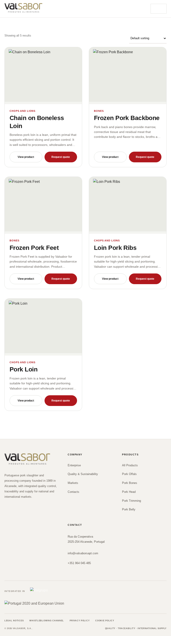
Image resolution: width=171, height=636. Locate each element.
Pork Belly (128, 509)
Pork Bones (129, 483)
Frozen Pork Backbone (127, 117)
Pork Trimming (131, 500)
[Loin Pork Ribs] (127, 205)
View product (26, 157)
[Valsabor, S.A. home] (23, 7)
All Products (130, 465)
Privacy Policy (80, 621)
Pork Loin (23, 369)
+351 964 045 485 (79, 563)
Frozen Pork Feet (34, 247)
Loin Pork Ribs (115, 247)
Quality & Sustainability (83, 474)
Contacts (73, 491)
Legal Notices (14, 621)
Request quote (60, 157)
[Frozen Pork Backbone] (127, 75)
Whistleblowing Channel (46, 621)
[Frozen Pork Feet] (43, 205)
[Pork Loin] (43, 327)
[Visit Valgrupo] (46, 591)
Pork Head (129, 491)
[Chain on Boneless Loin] (43, 75)
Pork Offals (129, 474)
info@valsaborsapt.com (83, 553)
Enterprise (74, 465)
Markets (73, 483)
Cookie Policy (104, 621)
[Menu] (159, 9)
